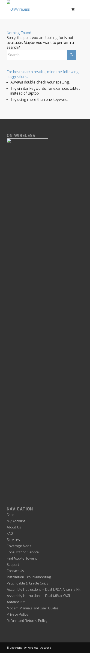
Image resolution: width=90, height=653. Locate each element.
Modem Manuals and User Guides (33, 608)
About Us (14, 527)
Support (13, 564)
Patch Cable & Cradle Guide (27, 583)
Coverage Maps (19, 546)
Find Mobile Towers (22, 558)
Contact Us (15, 571)
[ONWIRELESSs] (37, 9)
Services (13, 539)
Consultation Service (23, 552)
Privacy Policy (17, 614)
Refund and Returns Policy (27, 620)
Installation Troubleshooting (29, 577)
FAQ (10, 533)
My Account (16, 521)
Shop (11, 515)
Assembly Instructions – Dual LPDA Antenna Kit (44, 589)
